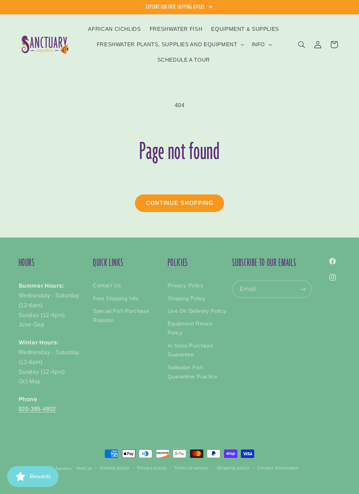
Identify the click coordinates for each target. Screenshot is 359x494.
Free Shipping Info (115, 298)
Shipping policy (233, 468)
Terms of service (191, 468)
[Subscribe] (303, 289)
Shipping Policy (187, 298)
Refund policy (114, 468)
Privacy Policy (186, 285)
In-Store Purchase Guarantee (190, 350)
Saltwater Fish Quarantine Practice (192, 372)
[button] (169, 44)
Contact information (278, 468)
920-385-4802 (37, 409)
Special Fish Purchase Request (121, 315)
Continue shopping (179, 203)
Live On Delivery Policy (197, 311)
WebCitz (84, 468)
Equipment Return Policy (190, 328)
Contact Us (107, 285)
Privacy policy (152, 468)
